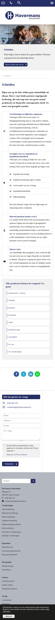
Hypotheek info (7, 547)
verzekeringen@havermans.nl (19, 407)
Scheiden (11, 300)
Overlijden (12, 315)
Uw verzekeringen (14, 352)
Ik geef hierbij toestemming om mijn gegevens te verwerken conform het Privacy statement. (22, 448)
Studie (10, 322)
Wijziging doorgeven (9, 589)
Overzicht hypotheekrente (11, 551)
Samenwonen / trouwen (16, 293)
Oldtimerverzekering (9, 521)
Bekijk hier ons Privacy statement (17, 454)
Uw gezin (7, 76)
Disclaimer (6, 604)
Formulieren (6, 570)
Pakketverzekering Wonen (11, 524)
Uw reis (11, 344)
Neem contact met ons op (14, 64)
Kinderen (11, 308)
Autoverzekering (8, 509)
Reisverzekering (7, 528)
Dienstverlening (7, 566)
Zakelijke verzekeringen (10, 536)
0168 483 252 (12, 403)
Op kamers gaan (14, 330)
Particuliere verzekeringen (11, 532)
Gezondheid (12, 337)
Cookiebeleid (6, 600)
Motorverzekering (8, 517)
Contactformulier (8, 581)
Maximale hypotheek (9, 555)
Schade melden (7, 585)
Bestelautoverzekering (10, 513)
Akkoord (8, 616)
